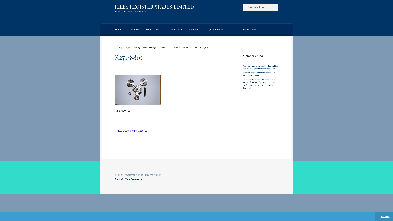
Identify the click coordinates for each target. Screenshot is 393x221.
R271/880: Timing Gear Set (184, 47)
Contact (193, 29)
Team (148, 29)
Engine (128, 47)
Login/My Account (213, 29)
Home (118, 29)
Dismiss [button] (385, 216)
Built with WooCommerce (128, 179)
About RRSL (133, 29)
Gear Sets (164, 47)
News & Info (177, 29)
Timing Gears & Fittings (145, 47)
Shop (158, 29)
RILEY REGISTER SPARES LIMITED (154, 6)
